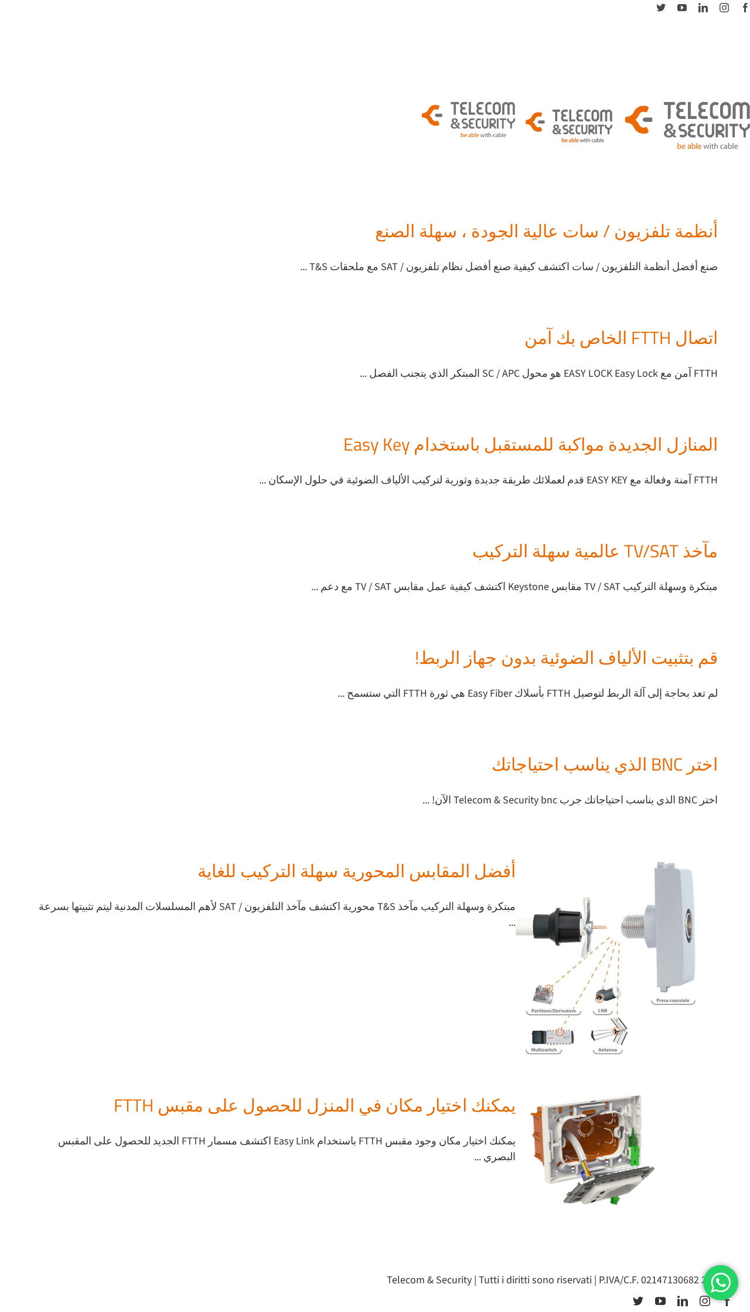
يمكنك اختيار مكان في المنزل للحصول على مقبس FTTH (315, 1105)
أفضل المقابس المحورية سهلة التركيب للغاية (356, 870)
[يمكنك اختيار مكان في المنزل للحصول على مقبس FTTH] (609, 1151)
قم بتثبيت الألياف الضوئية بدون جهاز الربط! (566, 657)
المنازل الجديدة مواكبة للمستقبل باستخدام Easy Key (530, 444)
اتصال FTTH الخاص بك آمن (621, 337)
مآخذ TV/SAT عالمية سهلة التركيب (595, 550)
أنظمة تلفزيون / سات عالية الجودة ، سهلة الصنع (546, 230)
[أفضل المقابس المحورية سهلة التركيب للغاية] (609, 956)
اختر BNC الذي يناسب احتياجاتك (605, 764)
